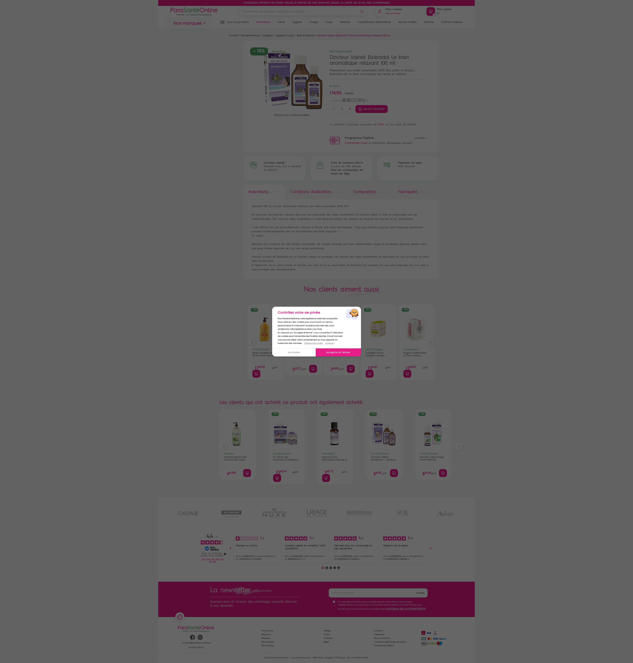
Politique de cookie (313, 343)
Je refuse (329, 343)
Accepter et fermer (338, 352)
